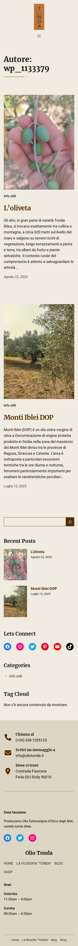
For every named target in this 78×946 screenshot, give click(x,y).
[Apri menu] (39, 36)
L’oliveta (17, 208)
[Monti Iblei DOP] (15, 602)
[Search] (70, 521)
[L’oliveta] (15, 565)
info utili (10, 196)
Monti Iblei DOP (28, 417)
